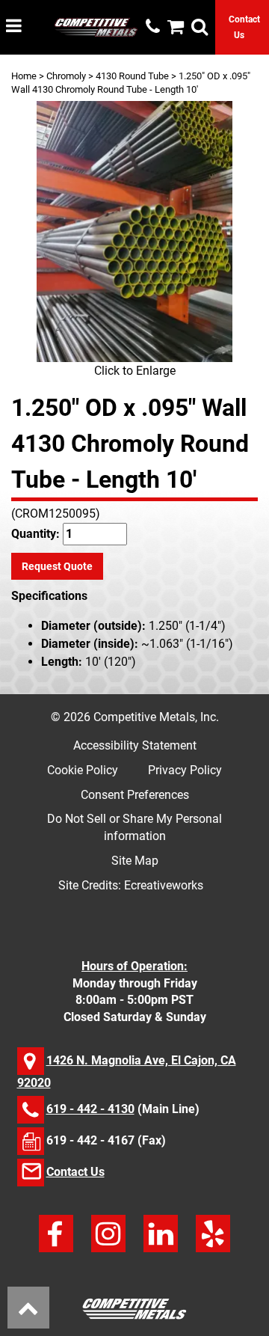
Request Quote (57, 566)
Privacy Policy (185, 770)
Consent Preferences (135, 795)
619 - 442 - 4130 (90, 1109)
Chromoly (66, 76)
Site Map (134, 861)
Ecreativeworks (163, 885)
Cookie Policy (82, 770)
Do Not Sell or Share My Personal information (134, 827)
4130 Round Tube (132, 76)
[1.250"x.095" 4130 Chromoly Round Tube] (134, 231)
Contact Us (75, 1172)
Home (24, 76)
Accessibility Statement (135, 745)
